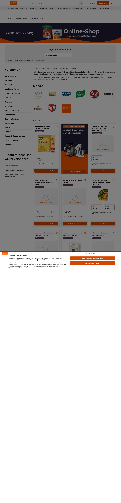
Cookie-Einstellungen (92, 254)
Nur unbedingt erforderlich (92, 263)
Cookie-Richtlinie (42, 259)
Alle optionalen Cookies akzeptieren (92, 258)
